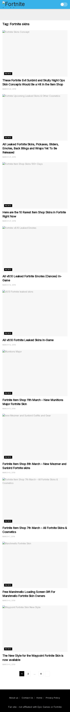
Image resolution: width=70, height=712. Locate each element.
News (8, 73)
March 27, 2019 (9, 221)
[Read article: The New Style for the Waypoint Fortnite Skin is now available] (35, 629)
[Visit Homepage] (20, 4)
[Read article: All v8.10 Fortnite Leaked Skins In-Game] (35, 313)
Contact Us (27, 697)
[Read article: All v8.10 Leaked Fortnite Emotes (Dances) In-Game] (35, 249)
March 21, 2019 (9, 157)
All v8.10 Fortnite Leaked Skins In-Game (28, 340)
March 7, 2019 (8, 536)
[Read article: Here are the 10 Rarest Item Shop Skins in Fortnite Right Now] (35, 185)
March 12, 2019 (9, 285)
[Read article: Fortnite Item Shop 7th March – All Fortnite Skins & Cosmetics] (35, 501)
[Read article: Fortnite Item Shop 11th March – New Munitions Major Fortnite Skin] (35, 373)
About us (13, 697)
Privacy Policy (53, 697)
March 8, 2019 (8, 473)
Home (39, 697)
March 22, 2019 (9, 89)
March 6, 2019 (8, 600)
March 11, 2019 (8, 409)
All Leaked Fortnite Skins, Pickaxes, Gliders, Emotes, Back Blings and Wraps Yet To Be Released (30, 148)
